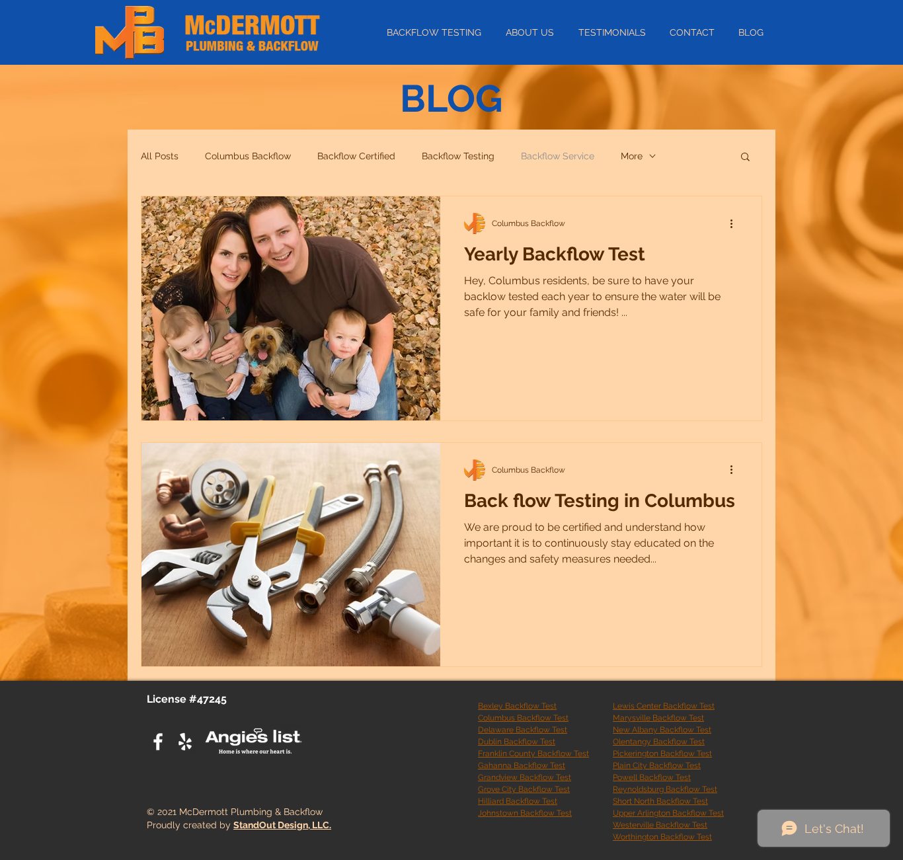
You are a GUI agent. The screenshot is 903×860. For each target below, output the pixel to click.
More (632, 156)
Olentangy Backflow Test (659, 741)
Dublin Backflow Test (516, 741)
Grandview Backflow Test (524, 777)
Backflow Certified (356, 156)
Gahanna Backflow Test (521, 765)
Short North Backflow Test (660, 801)
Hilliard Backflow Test (517, 801)
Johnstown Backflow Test (525, 813)
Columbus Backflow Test (523, 718)
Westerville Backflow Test (660, 825)
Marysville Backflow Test (658, 718)
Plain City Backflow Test (657, 765)
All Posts (159, 156)
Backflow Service (557, 156)
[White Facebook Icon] (158, 741)
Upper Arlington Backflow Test (668, 813)
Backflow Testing (458, 156)
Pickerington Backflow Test (662, 753)
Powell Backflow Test (652, 777)
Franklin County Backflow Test (533, 753)
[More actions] (736, 223)
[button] (745, 158)
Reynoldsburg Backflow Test (665, 789)
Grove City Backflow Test (524, 789)
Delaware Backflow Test (522, 729)
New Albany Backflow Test (662, 729)
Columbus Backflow (248, 156)
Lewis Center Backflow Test (664, 706)
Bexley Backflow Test (517, 706)
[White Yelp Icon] (185, 741)
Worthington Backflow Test (662, 836)
